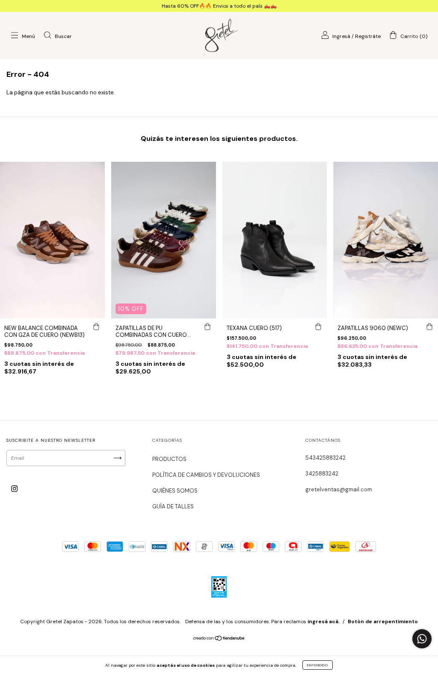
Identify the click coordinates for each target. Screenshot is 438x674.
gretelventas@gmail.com (338, 489)
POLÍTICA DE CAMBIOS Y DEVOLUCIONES (206, 475)
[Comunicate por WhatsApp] (422, 638)
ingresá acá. (324, 621)
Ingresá (341, 36)
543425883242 (325, 457)
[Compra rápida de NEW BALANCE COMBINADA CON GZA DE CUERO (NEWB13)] (96, 327)
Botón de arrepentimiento (383, 621)
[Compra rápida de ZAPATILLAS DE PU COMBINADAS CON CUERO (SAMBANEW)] (207, 327)
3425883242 (321, 473)
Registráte (368, 36)
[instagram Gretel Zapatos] (14, 488)
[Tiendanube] (219, 639)
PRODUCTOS (169, 459)
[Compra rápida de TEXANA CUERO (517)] (318, 327)
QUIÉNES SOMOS (175, 490)
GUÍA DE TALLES (173, 506)
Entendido (317, 665)
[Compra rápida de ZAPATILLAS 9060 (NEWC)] (429, 327)
